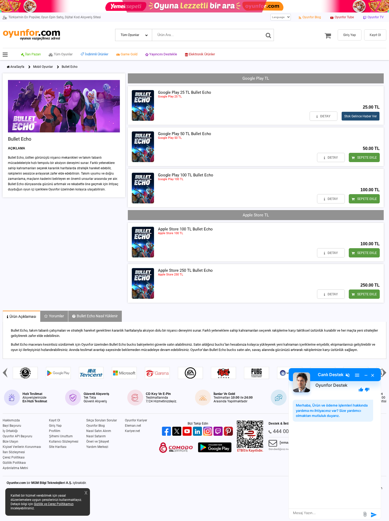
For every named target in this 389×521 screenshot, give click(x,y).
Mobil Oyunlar (43, 67)
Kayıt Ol (54, 420)
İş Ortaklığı (10, 431)
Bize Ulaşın (10, 441)
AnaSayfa (17, 67)
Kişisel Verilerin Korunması (22, 447)
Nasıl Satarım (96, 436)
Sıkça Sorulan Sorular (101, 420)
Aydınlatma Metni (15, 468)
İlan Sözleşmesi (14, 452)
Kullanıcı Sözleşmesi (63, 441)
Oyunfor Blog (95, 426)
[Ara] (268, 35)
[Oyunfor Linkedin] (198, 432)
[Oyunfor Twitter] (177, 432)
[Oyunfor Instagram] (208, 432)
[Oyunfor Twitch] (219, 432)
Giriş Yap (55, 426)
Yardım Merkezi (97, 447)
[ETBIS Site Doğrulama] (250, 451)
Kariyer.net (132, 431)
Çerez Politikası (14, 457)
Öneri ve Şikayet (97, 441)
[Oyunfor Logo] (31, 34)
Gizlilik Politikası (14, 463)
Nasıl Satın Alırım (98, 431)
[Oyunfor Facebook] (167, 432)
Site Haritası (57, 447)
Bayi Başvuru (12, 426)
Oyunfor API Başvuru (17, 436)
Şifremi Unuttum (61, 436)
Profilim (54, 431)
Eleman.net (133, 426)
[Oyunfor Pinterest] (229, 432)
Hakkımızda (11, 420)
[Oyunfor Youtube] (188, 432)
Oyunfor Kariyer (136, 420)
